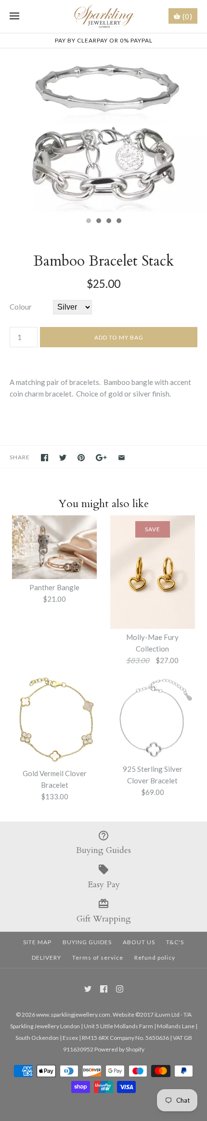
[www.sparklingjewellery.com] (103, 16)
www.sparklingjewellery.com (73, 1014)
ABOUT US (139, 942)
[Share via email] (121, 457)
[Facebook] (103, 989)
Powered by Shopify (119, 1049)
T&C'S (175, 942)
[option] (103, 130)
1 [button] (88, 222)
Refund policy (154, 957)
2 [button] (98, 222)
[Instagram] (119, 989)
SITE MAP (37, 942)
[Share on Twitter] (62, 457)
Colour (21, 306)
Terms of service (97, 957)
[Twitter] (87, 989)
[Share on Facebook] (44, 457)
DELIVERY (46, 957)
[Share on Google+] (101, 457)
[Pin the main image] (81, 457)
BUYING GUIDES (87, 942)
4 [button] (118, 222)
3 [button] (108, 222)
